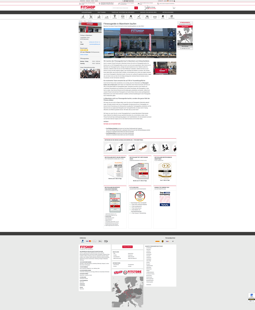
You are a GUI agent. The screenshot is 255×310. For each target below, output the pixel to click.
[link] (185, 35)
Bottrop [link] (102, 252)
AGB (114, 253)
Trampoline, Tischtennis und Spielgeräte (123, 12)
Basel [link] (81, 275)
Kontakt (96, 0)
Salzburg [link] (95, 268)
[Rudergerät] (142, 147)
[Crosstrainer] (109, 147)
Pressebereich (131, 264)
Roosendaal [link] (102, 271)
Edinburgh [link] (99, 263)
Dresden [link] (96, 254)
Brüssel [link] (86, 278)
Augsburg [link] (85, 252)
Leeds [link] (85, 263)
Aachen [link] (81, 252)
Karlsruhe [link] (103, 255)
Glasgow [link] (103, 263)
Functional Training (150, 273)
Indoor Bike (148, 260)
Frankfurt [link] (82, 255)
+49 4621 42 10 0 (185, 48)
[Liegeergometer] (165, 147)
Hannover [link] (94, 255)
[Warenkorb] (174, 8)
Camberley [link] (94, 263)
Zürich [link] (90, 275)
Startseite (80, 21)
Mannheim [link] (94, 257)
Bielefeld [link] (92, 252)
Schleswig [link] (97, 258)
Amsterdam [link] (82, 271)
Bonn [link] (99, 252)
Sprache (165, 0)
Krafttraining (102, 12)
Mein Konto (171, 0)
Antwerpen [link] (82, 278)
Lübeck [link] (90, 257)
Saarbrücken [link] (91, 258)
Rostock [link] (87, 258)
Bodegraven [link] (87, 271)
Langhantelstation (150, 272)
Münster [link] (103, 257)
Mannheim (90, 21)
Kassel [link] (107, 255)
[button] (154, 68)
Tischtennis (148, 257)
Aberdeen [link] (82, 263)
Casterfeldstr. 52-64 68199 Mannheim (84, 38)
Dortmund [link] (92, 254)
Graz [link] (81, 268)
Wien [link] (99, 268)
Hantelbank (148, 259)
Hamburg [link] (90, 255)
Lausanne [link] (87, 275)
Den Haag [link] (92, 271)
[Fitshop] (88, 7)
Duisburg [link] (105, 254)
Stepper (148, 270)
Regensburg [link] (82, 258)
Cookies (115, 255)
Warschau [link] (82, 288)
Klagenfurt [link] (89, 268)
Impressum (88, 0)
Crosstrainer (148, 247)
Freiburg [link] (86, 255)
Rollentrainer (149, 269)
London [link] (107, 263)
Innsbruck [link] (84, 268)
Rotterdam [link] (107, 271)
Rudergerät (148, 252)
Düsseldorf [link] (100, 254)
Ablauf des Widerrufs (132, 258)
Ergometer (148, 249)
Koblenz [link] (81, 257)
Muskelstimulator (150, 280)
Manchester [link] (82, 265)
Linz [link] (92, 268)
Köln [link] (84, 257)
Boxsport (148, 264)
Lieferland (160, 0)
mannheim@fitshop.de (94, 44)
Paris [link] (83, 282)
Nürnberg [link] (107, 257)
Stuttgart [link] (101, 258)
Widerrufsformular (117, 258)
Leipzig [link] (87, 257)
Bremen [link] (87, 254)
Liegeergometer (149, 265)
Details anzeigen (84, 54)
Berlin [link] (89, 252)
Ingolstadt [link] (99, 255)
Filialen (85, 21)
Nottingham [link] (87, 265)
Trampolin (148, 255)
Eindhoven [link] (97, 271)
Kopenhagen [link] (82, 285)
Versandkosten (116, 256)
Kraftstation (148, 254)
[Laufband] (131, 147)
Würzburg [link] (82, 260)
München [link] (99, 257)
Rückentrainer (149, 277)
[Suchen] (136, 8)
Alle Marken (148, 284)
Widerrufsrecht (131, 256)
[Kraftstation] (154, 147)
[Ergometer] (120, 147)
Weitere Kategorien (167, 12)
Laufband (148, 251)
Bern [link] (83, 275)
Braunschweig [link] (83, 254)
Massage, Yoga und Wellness (148, 12)
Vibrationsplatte (149, 282)
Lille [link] (80, 282)
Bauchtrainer (149, 275)
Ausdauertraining (87, 12)
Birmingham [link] (89, 263)
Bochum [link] (96, 252)
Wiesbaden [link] (105, 258)
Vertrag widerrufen (127, 246)
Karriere (92, 0)
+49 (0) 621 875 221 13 (94, 42)
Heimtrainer (148, 267)
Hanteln (148, 262)
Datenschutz (130, 253)
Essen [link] (108, 254)
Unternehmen (82, 0)
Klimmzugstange (149, 278)
